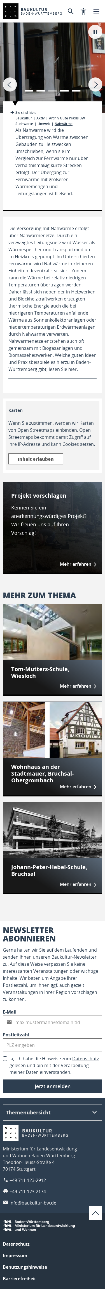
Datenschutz (85, 1059)
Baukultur (23, 118)
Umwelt (44, 123)
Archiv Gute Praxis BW (67, 118)
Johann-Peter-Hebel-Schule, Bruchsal (49, 870)
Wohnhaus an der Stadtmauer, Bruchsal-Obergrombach (42, 773)
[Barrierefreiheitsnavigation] (83, 11)
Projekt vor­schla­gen (38, 495)
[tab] (52, 56)
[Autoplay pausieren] (95, 32)
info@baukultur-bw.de (33, 1203)
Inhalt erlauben (36, 459)
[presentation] (10, 84)
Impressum (15, 1255)
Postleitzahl (16, 1035)
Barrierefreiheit (19, 1278)
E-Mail (10, 1012)
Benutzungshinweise (25, 1267)
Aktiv (40, 118)
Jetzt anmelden (53, 1086)
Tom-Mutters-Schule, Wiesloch (40, 672)
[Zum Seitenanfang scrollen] (95, 1213)
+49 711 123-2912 (28, 1180)
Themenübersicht (28, 1112)
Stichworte (24, 123)
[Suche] (70, 11)
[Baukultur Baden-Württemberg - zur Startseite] (10, 11)
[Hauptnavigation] (96, 11)
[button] (29, 87)
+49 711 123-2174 (28, 1191)
